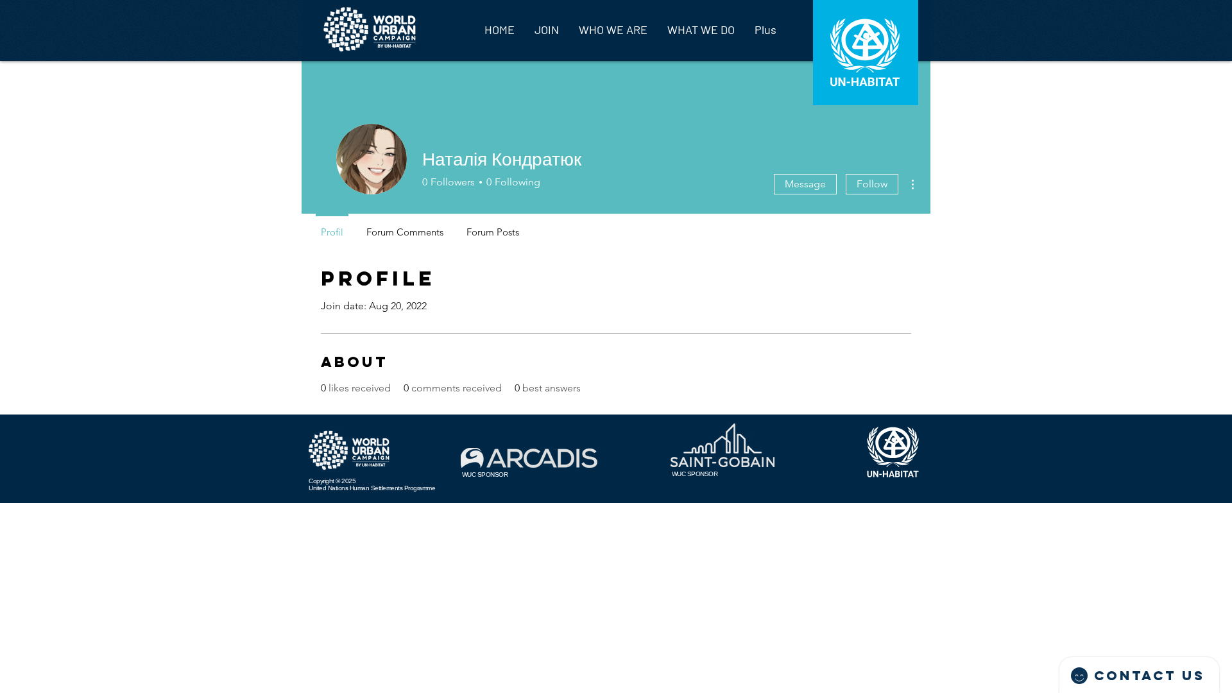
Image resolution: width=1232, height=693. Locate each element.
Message (805, 184)
